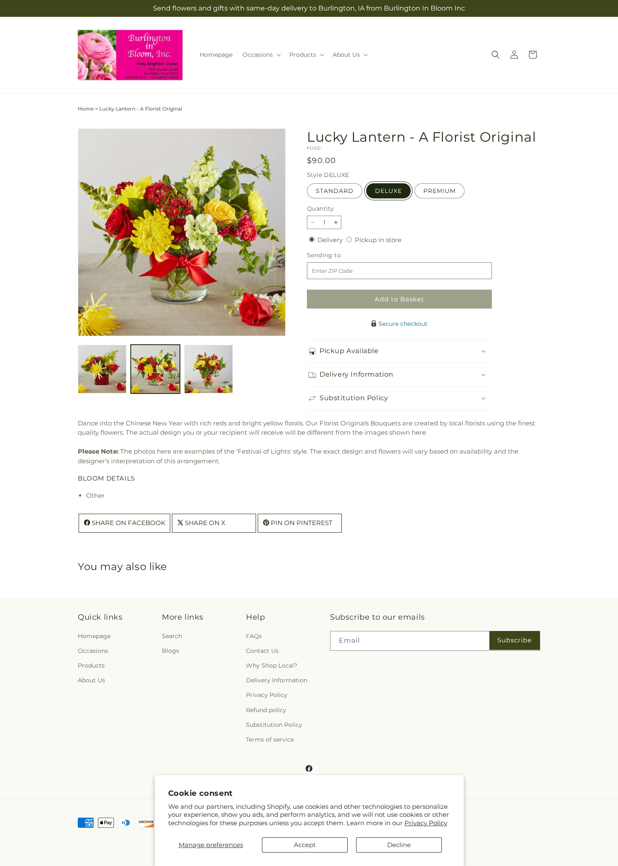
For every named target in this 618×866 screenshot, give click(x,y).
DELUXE (388, 191)
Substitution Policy (274, 724)
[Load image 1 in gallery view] (102, 369)
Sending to (336, 255)
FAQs (254, 635)
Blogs (170, 650)
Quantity (320, 208)
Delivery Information (276, 680)
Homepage (94, 635)
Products (91, 665)
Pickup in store (378, 240)
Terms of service (270, 739)
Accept (305, 845)
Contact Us (262, 650)
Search (172, 635)
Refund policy (266, 709)
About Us (91, 680)
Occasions (93, 650)
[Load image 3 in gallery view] (208, 369)
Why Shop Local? (271, 665)
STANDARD (335, 191)
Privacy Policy (425, 823)
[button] (261, 54)
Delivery (330, 240)
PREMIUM (439, 191)
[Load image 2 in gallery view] (155, 369)
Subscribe (514, 640)
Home (86, 109)
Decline (399, 845)
